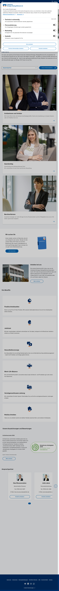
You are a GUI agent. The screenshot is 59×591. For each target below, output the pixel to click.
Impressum (20, 14)
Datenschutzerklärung (8, 14)
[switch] (54, 25)
